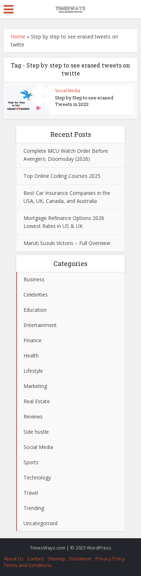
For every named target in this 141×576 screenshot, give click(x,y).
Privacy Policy (110, 558)
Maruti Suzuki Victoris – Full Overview (67, 243)
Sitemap (56, 558)
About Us (14, 558)
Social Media (67, 90)
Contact (35, 558)
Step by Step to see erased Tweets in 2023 (84, 100)
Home (18, 36)
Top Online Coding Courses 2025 (62, 175)
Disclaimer (80, 558)
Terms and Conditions (28, 565)
